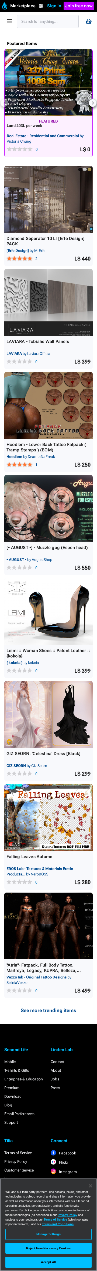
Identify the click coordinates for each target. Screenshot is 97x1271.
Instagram (67, 1172)
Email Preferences (19, 1114)
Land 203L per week (24, 125)
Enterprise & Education (23, 1079)
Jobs (55, 1079)
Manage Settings (48, 1234)
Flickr (63, 1162)
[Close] (90, 1186)
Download (13, 1096)
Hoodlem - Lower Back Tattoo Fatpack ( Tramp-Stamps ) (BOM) (46, 447)
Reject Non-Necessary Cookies (48, 1248)
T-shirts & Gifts (16, 1070)
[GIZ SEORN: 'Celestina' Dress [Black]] (48, 714)
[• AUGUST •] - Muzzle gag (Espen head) (47, 547)
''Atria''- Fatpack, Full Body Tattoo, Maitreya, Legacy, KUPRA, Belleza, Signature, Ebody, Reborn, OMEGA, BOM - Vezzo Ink (47, 973)
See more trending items (48, 1010)
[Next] (92, 103)
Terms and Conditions (58, 1224)
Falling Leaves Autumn (29, 856)
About (56, 1070)
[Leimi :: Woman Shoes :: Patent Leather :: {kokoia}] (48, 611)
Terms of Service (18, 1153)
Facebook (67, 1153)
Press (55, 1088)
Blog (8, 1105)
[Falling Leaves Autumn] (48, 817)
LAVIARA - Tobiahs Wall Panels (37, 341)
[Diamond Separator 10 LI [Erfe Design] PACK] (48, 199)
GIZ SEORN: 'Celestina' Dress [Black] (43, 753)
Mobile (10, 1062)
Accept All (48, 1262)
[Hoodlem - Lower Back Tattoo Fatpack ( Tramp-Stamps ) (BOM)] (48, 405)
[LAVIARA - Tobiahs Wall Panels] (48, 302)
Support (11, 1122)
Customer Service (19, 1170)
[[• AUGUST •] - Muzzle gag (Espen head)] (48, 508)
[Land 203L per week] (48, 82)
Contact (57, 1062)
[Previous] (4, 103)
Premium (11, 1088)
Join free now (79, 5)
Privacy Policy (15, 1161)
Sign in (54, 5)
